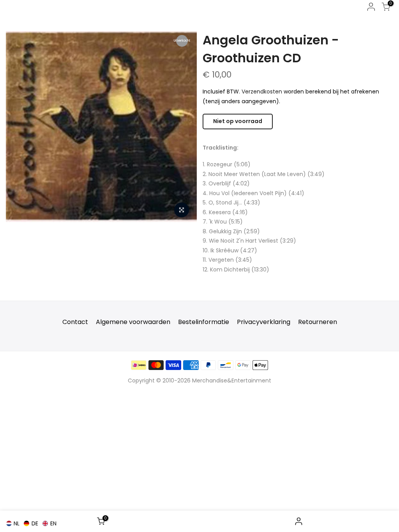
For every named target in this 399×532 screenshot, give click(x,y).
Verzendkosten (262, 91)
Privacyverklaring (263, 321)
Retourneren (317, 321)
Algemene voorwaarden (133, 321)
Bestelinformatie (203, 321)
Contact (75, 321)
